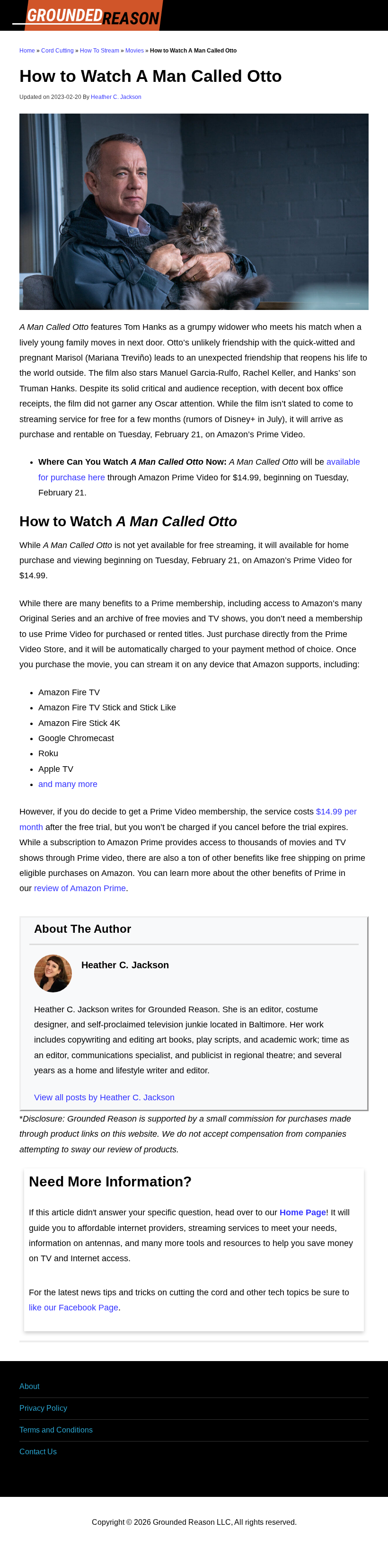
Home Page (303, 1212)
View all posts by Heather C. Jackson (104, 1097)
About (29, 1386)
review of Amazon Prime (80, 888)
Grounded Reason (194, 15)
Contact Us (38, 1452)
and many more (67, 784)
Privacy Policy (43, 1408)
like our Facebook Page (73, 1307)
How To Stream (99, 50)
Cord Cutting (57, 50)
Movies (134, 50)
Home (27, 50)
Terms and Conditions (56, 1430)
